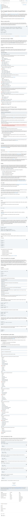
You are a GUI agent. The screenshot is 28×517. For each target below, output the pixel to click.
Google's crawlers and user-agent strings (21, 184)
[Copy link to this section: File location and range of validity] (13, 38)
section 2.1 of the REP (14, 255)
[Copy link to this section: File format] (5, 150)
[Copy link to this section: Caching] (4, 143)
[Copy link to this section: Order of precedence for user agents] (15, 258)
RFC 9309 (23, 18)
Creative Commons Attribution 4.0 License (19, 487)
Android (20, 493)
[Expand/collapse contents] (4, 4)
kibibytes (14, 159)
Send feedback (24, 4)
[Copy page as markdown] (3, 12)
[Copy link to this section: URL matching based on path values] (14, 334)
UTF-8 (8, 151)
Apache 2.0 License (9, 488)
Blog (10, 493)
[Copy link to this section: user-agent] (5, 182)
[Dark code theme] (26, 26)
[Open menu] (1, 1)
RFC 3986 (13, 338)
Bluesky (11, 494)
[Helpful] (25, 2)
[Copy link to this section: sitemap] (4, 210)
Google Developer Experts (3, 495)
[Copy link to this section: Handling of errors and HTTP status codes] (17, 107)
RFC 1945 (14, 117)
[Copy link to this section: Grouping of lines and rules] (11, 234)
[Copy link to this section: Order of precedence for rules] (13, 436)
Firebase (20, 495)
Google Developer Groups (3, 494)
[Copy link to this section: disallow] (4, 188)
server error (16, 140)
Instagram (11, 495)
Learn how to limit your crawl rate (11, 125)
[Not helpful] (26, 2)
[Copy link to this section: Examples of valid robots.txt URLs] (14, 47)
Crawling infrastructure (6, 0)
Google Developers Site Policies (18, 488)
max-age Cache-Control (3, 147)
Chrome (20, 494)
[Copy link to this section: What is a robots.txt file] (10, 21)
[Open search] (19, 0)
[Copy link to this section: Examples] (4, 267)
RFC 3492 (14, 77)
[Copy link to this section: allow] (3, 200)
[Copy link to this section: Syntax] (4, 163)
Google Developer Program (4, 493)
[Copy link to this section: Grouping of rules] (6, 298)
